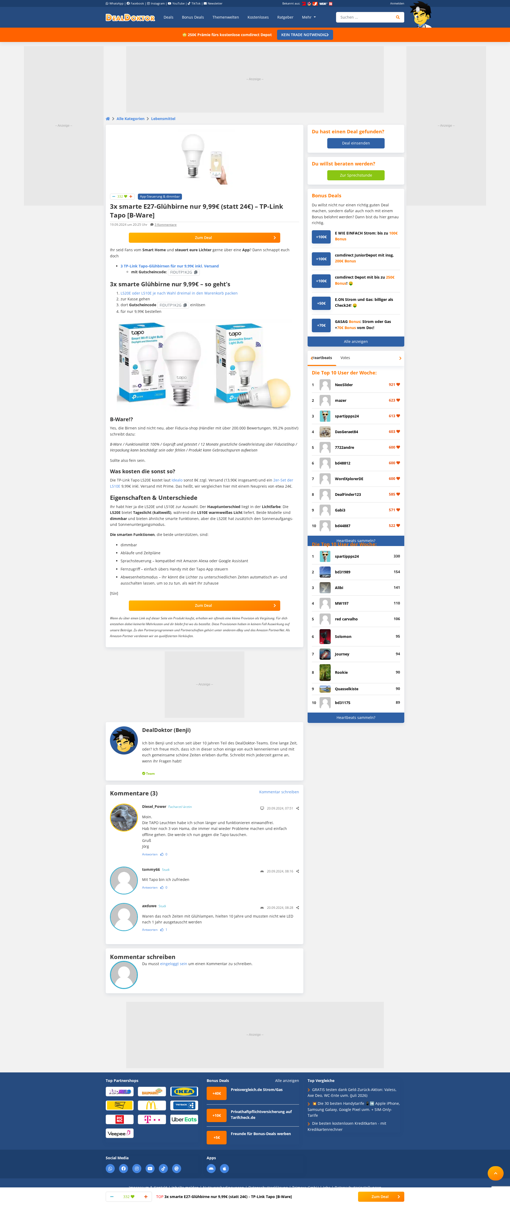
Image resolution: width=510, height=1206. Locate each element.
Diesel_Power (167, 806)
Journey (342, 654)
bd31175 (342, 702)
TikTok (196, 3)
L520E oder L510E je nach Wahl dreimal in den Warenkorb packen (179, 293)
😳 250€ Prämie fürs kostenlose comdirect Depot (227, 34)
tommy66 (155, 869)
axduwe (154, 905)
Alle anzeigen (356, 341)
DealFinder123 (348, 494)
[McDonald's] (151, 1105)
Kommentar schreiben (279, 791)
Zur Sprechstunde (356, 175)
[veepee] (119, 1133)
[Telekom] (151, 1119)
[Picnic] (119, 1119)
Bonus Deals (193, 17)
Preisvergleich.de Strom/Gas (257, 1089)
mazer (340, 400)
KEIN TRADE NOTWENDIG (303, 34)
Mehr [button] (307, 17)
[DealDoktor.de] (130, 17)
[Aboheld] (119, 1091)
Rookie (341, 672)
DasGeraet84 (346, 431)
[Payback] (184, 1105)
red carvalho (346, 618)
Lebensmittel (163, 118)
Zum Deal (203, 237)
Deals (168, 17)
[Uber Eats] (184, 1119)
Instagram (158, 3)
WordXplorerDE (349, 478)
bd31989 (342, 571)
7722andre (344, 447)
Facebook (137, 3)
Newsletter (215, 3)
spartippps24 (347, 416)
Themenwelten (225, 17)
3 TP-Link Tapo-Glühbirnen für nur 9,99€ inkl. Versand (170, 266)
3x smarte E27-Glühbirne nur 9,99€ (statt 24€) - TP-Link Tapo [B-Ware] (224, 1196)
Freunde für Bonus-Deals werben (261, 1133)
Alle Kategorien (130, 118)
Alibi (339, 587)
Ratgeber (285, 17)
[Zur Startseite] (422, 14)
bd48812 (342, 463)
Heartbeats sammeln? (356, 540)
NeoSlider (344, 384)
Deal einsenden (356, 143)
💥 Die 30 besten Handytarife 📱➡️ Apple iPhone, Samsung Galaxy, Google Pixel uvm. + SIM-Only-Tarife (354, 1109)
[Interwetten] (119, 1105)
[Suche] (398, 17)
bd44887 (342, 525)
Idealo (177, 480)
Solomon (343, 636)
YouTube (178, 3)
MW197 (341, 603)
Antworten (150, 854)
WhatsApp (116, 3)
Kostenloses (258, 17)
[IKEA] (184, 1091)
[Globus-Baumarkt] (151, 1091)
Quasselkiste (346, 688)
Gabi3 (340, 510)
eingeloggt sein (173, 963)
